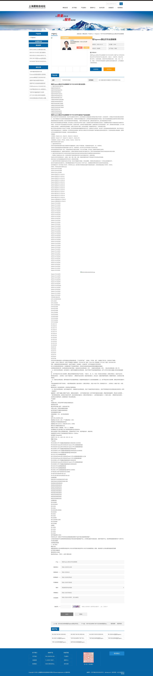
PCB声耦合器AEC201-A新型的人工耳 (38, 89)
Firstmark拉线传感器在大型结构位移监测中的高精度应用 (38, 74)
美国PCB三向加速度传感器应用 (37, 83)
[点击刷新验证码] (76, 606)
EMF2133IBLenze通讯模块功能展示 (38, 49)
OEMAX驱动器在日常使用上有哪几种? (38, 98)
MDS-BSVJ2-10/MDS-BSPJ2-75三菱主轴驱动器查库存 (38, 55)
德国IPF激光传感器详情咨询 (37, 80)
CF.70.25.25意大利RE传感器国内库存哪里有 (38, 95)
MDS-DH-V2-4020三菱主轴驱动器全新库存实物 (38, 52)
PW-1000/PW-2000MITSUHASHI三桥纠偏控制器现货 (50, 656)
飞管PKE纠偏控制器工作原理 (37, 92)
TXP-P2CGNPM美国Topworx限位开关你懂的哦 (116, 638)
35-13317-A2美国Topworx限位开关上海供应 (60, 638)
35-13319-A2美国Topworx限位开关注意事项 (116, 634)
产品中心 (90, 33)
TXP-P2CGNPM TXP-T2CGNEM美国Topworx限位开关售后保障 (102, 623)
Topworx (33, 37)
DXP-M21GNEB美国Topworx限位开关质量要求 (79, 642)
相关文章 (38, 67)
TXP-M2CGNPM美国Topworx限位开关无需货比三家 (71, 623)
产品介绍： (55, 75)
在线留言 (111, 7)
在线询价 (95, 69)
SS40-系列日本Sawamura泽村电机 (50, 663)
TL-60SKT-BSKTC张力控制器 (50, 660)
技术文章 (101, 7)
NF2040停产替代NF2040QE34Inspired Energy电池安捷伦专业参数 (38, 61)
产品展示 (83, 7)
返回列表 (119, 623)
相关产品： (55, 629)
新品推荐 (38, 45)
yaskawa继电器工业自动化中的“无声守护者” (38, 77)
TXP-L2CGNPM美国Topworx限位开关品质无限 (60, 642)
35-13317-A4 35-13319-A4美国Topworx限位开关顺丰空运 (79, 634)
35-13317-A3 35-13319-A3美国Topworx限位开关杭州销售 (97, 634)
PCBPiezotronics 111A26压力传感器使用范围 (38, 86)
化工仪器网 (120, 672)
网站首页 (65, 7)
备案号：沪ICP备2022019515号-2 (95, 672)
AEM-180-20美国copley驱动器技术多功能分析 (38, 58)
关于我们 (74, 7)
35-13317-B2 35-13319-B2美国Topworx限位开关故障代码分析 (60, 634)
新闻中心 (92, 7)
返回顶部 (113, 623)
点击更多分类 (38, 41)
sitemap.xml (108, 672)
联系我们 (120, 7)
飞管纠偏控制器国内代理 (36, 71)
